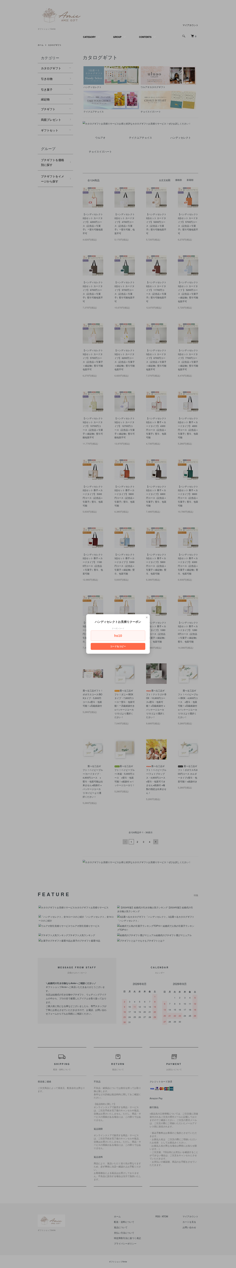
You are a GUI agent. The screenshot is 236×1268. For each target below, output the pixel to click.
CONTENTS (145, 37)
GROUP (117, 37)
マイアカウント (190, 25)
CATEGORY (89, 37)
